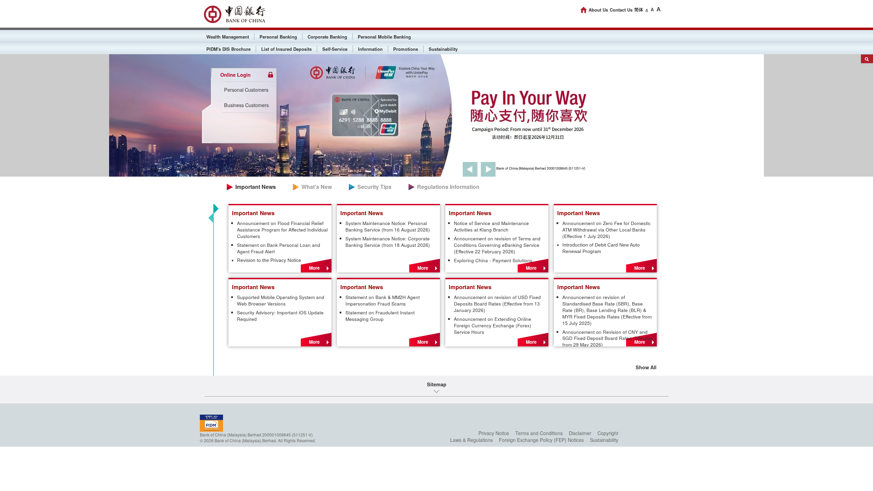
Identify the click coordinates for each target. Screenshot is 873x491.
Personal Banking (278, 36)
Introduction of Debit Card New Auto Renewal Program (601, 248)
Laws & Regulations (471, 439)
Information (370, 49)
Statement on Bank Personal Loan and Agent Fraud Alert (278, 248)
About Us (598, 9)
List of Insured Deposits (286, 49)
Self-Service (334, 49)
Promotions (405, 49)
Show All (646, 367)
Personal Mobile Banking (384, 36)
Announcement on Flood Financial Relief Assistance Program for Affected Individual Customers (282, 229)
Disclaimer (580, 433)
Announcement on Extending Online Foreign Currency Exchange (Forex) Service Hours (492, 325)
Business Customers (246, 104)
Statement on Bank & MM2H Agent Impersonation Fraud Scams (382, 300)
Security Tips (374, 187)
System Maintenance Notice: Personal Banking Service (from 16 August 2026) (387, 226)
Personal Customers (246, 89)
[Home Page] (583, 10)
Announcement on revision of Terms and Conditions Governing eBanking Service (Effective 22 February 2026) (497, 245)
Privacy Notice (493, 433)
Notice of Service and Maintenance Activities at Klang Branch (491, 226)
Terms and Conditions (539, 433)
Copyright (607, 433)
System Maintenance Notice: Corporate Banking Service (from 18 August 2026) (388, 242)
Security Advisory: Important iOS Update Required (280, 316)
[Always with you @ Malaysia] (234, 14)
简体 (638, 9)
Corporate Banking (327, 36)
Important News (255, 187)
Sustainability (443, 49)
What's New (316, 187)
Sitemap (436, 384)
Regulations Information (448, 187)
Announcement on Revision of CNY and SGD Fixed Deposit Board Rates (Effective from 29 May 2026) (607, 338)
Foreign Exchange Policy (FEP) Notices (541, 439)
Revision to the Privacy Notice (269, 260)
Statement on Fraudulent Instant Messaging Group (380, 316)
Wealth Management (227, 36)
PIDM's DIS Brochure (228, 49)
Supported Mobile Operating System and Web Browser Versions (280, 300)
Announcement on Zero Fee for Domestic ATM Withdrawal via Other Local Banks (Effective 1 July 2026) (606, 229)
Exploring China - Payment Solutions (493, 260)
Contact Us (621, 9)
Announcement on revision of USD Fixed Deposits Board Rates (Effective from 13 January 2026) (497, 303)
